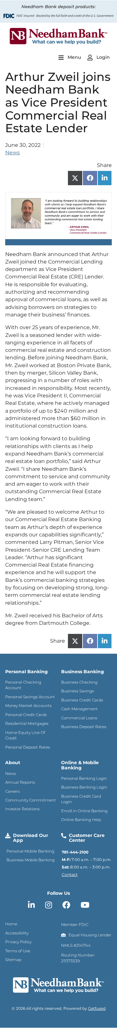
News (12, 152)
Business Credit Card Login (81, 799)
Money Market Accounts (28, 705)
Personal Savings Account (30, 696)
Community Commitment (30, 800)
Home (11, 923)
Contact (70, 874)
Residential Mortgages (26, 723)
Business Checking (79, 682)
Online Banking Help (81, 819)
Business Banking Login (84, 787)
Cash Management (79, 708)
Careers (12, 791)
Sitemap (13, 959)
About (12, 762)
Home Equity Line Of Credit (25, 735)
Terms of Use (17, 950)
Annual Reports (20, 782)
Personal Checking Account (23, 685)
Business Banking (82, 672)
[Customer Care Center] (63, 835)
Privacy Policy (18, 941)
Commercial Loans (79, 717)
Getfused (97, 1008)
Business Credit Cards (82, 700)
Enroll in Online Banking (84, 810)
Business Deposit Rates (83, 726)
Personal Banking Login (84, 778)
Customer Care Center (87, 837)
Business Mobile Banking (30, 859)
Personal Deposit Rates (27, 747)
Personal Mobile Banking (30, 851)
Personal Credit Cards (26, 714)
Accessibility (17, 933)
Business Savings (77, 690)
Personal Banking (26, 672)
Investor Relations (22, 809)
